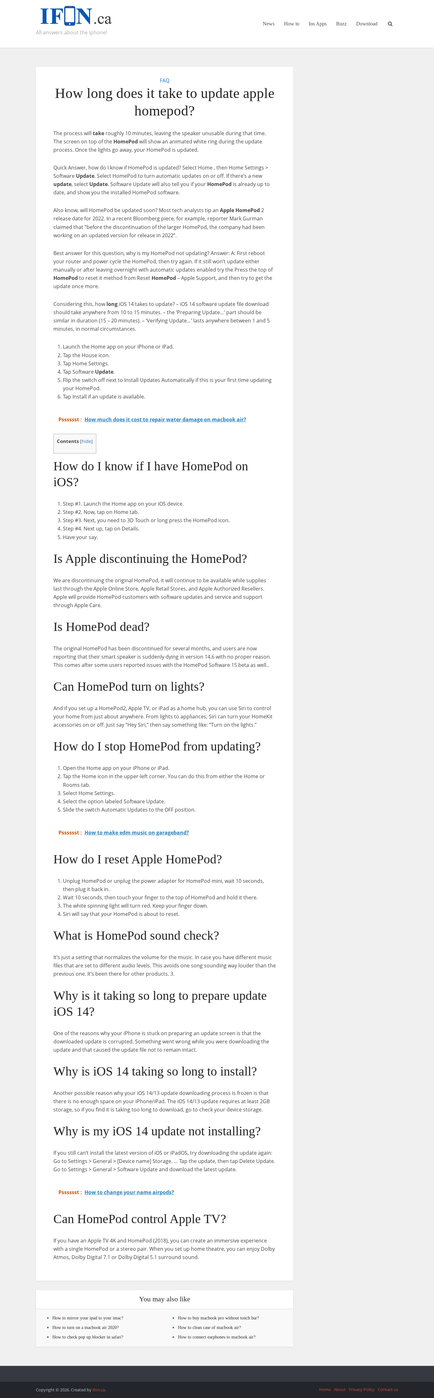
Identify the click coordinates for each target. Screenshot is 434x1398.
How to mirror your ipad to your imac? (87, 1318)
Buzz (341, 23)
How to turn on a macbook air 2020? (85, 1327)
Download (366, 23)
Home (325, 1389)
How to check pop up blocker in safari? (87, 1337)
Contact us (388, 1389)
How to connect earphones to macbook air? (216, 1337)
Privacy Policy (362, 1389)
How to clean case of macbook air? (209, 1327)
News (269, 23)
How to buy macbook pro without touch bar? (218, 1318)
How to (291, 23)
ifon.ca (98, 1390)
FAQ (164, 80)
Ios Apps (318, 23)
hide (86, 441)
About (340, 1389)
